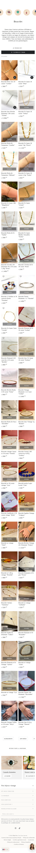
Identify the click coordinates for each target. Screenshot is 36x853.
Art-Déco (23, 738)
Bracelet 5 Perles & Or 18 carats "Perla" (25, 265)
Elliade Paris (15, 835)
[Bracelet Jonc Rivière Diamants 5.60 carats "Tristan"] (9, 100)
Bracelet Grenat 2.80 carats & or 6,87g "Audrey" (25, 453)
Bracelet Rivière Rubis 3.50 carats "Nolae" (8, 391)
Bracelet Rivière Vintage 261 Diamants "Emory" (26, 544)
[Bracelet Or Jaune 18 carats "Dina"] (26, 70)
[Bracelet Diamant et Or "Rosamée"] (26, 621)
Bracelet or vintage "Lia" (9, 692)
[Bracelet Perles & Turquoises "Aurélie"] (9, 132)
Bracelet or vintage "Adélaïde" (24, 604)
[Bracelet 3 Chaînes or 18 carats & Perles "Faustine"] (9, 285)
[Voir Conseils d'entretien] (11, 763)
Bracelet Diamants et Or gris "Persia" (26, 574)
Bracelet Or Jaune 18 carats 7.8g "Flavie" (25, 144)
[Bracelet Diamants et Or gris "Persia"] (26, 561)
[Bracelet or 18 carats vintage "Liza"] (9, 472)
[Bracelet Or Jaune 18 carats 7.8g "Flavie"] (26, 132)
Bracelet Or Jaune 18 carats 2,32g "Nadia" (25, 174)
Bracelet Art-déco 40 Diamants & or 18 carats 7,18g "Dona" (9, 266)
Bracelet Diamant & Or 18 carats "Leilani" (25, 329)
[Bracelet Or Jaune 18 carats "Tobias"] (26, 100)
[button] (10, 61)
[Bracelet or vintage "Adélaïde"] (26, 591)
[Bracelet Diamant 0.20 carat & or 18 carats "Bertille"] (9, 347)
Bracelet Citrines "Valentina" (6, 604)
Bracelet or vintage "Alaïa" (24, 663)
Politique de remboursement (13, 842)
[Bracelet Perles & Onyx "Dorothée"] (9, 410)
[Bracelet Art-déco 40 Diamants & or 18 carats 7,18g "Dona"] (9, 253)
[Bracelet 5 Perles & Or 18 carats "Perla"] (26, 253)
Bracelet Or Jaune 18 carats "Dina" (25, 82)
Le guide (7, 776)
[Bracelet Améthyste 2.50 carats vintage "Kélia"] (9, 502)
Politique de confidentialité (29, 837)
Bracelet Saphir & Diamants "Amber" (7, 633)
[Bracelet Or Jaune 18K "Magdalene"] (9, 192)
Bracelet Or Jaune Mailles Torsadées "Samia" (24, 235)
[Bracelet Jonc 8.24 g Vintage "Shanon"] (26, 711)
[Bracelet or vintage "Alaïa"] (26, 651)
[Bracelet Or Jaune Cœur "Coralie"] (9, 317)
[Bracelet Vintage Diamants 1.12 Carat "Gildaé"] (26, 378)
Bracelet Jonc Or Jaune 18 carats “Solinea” (25, 359)
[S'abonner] (34, 814)
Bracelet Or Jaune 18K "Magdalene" (8, 204)
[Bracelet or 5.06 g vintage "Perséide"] (9, 561)
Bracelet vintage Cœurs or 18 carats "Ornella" (8, 452)
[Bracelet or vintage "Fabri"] (9, 532)
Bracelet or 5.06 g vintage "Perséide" (7, 574)
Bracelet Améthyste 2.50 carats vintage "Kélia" (9, 514)
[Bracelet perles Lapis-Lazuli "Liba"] (26, 472)
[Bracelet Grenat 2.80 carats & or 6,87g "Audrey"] (26, 440)
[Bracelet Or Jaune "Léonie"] (26, 192)
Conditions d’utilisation (19, 844)
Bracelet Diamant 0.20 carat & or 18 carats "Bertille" (8, 360)
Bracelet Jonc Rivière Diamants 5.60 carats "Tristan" (8, 113)
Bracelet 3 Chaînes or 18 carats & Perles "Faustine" (9, 298)
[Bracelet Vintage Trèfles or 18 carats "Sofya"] (9, 711)
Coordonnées (31, 840)
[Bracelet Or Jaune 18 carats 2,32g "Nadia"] (26, 162)
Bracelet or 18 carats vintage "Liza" (7, 484)
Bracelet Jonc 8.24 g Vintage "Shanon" (24, 723)
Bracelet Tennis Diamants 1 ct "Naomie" (26, 297)
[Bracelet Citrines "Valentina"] (9, 591)
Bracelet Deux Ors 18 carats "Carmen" (8, 82)
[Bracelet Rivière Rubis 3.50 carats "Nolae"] (9, 378)
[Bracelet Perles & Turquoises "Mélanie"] (9, 162)
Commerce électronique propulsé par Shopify (11, 837)
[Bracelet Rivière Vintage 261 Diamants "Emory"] (26, 532)
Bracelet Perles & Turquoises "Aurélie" (8, 144)
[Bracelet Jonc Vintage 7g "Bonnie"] (26, 410)
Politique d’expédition (26, 842)
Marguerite (8, 738)
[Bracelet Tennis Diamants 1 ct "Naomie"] (26, 285)
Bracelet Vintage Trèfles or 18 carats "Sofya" (9, 723)
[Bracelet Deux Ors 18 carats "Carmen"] (9, 70)
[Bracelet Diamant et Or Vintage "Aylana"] (9, 651)
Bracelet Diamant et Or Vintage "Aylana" (8, 663)
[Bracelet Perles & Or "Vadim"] (9, 221)
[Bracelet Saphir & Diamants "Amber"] (9, 621)
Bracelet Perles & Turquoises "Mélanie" (8, 174)
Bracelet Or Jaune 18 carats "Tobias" (25, 112)
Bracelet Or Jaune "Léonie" (24, 204)
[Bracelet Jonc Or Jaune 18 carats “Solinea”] (26, 347)
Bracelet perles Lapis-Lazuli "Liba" (25, 484)
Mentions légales (7, 840)
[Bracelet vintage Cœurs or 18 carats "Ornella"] (9, 440)
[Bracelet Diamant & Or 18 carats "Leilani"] (26, 317)
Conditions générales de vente (19, 840)
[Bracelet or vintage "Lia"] (9, 681)
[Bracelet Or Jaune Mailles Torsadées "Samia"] (26, 221)
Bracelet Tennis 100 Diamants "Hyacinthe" (25, 693)
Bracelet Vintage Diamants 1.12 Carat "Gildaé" (24, 392)
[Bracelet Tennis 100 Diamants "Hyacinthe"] (26, 681)
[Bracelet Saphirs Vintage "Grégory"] (26, 502)
